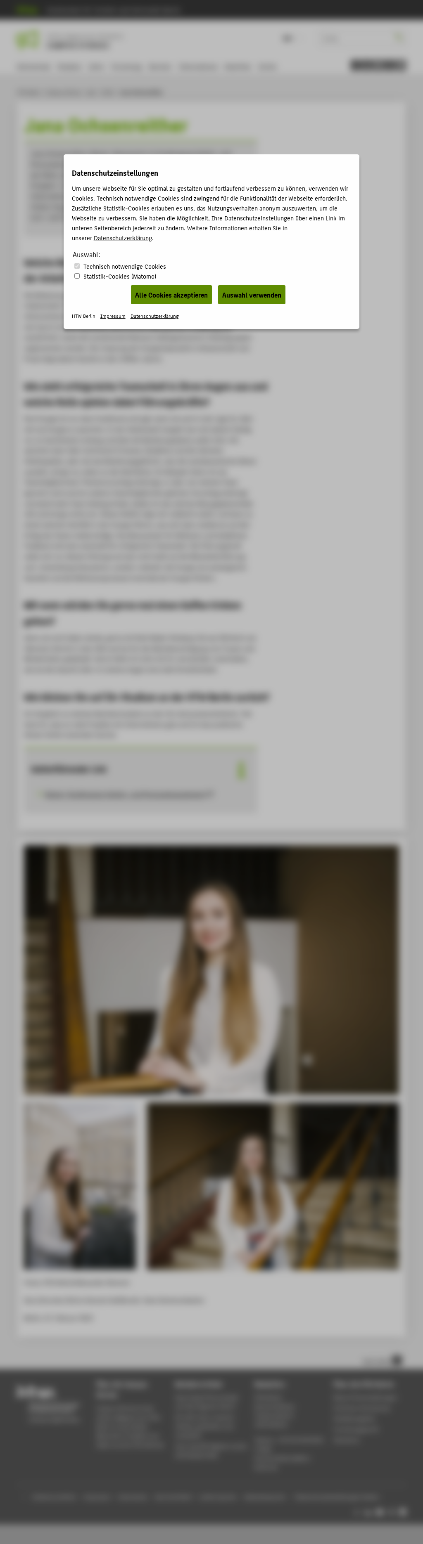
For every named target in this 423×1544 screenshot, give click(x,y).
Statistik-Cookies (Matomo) (119, 276)
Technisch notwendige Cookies (124, 266)
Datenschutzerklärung (123, 237)
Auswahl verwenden (251, 294)
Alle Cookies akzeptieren (171, 294)
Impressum (113, 315)
